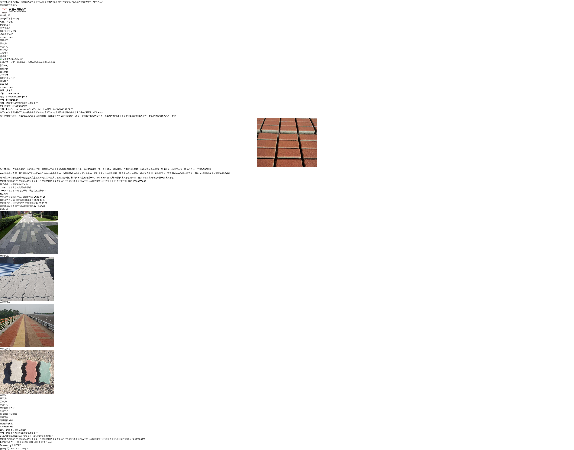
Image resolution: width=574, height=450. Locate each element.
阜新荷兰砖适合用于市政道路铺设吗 (16, 206)
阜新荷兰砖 (38, 1)
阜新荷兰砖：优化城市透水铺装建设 (16, 199)
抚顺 (26, 442)
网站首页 (4, 40)
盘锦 (31, 442)
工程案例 (4, 52)
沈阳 (17, 442)
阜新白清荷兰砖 (7, 77)
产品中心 (4, 46)
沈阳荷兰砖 (15, 184)
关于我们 (4, 43)
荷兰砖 (25, 184)
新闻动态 (4, 49)
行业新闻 (21, 62)
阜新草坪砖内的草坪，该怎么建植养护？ (27, 190)
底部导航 (4, 417)
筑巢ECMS (16, 445)
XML (11, 420)
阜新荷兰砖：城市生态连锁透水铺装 (16, 196)
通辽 (45, 442)
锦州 (36, 442)
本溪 (21, 442)
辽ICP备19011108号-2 (17, 448)
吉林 (50, 442)
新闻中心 (4, 410)
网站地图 (4, 420)
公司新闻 (4, 71)
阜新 (41, 442)
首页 (12, 62)
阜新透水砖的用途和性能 (19, 187)
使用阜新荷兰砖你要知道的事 (41, 62)
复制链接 (27, 435)
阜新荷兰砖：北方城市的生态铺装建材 (18, 202)
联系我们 (4, 55)
